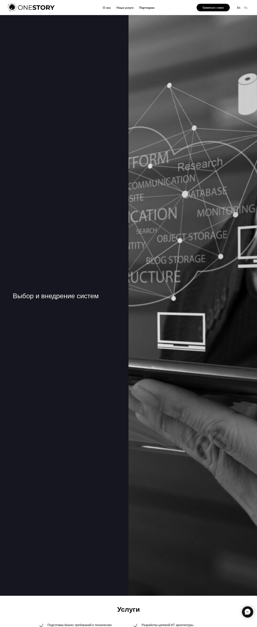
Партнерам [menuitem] (146, 7)
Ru (246, 7)
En (238, 7)
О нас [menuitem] (107, 7)
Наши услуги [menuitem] (125, 7)
